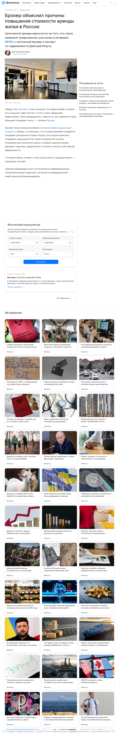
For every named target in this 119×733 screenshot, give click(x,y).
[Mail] (3, 3)
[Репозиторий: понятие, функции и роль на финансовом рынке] (59, 597)
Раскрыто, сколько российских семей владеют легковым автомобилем (96, 102)
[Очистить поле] (36, 242)
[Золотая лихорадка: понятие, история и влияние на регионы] (96, 597)
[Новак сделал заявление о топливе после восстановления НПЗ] (59, 672)
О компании (11, 731)
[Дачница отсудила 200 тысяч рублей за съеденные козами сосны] (22, 485)
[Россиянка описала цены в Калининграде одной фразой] (96, 374)
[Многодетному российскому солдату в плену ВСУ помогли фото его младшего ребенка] (59, 336)
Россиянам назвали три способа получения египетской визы (94, 95)
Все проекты (29, 731)
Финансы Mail (25, 10)
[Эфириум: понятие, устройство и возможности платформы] (96, 485)
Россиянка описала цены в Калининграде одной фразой (92, 89)
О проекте (40, 731)
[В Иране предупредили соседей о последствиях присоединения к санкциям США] (59, 709)
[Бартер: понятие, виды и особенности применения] (96, 523)
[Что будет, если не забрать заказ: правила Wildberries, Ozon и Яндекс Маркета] (59, 634)
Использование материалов (100, 731)
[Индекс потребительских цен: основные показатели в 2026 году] (22, 597)
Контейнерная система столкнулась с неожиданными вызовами (96, 115)
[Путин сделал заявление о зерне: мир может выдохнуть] (59, 448)
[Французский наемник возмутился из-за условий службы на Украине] (22, 560)
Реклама (20, 731)
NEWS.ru (10, 41)
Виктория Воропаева (21, 52)
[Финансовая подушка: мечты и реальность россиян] (59, 523)
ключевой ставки (48, 128)
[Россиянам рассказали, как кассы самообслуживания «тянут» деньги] (96, 336)
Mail (3, 731)
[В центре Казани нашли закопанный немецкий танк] (59, 560)
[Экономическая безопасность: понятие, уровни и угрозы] (22, 672)
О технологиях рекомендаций (79, 731)
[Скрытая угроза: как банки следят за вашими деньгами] (59, 374)
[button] (41, 79)
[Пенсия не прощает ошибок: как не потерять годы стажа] (22, 411)
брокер (51, 120)
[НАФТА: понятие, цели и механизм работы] (96, 672)
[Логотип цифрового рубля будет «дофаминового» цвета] (22, 709)
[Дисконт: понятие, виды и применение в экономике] (22, 523)
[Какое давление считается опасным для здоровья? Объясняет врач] (59, 411)
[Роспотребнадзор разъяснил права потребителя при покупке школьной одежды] (96, 709)
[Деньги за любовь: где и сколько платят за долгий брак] (22, 448)
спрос (26, 109)
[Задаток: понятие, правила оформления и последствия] (96, 560)
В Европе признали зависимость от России (95, 108)
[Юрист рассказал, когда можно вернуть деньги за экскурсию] (96, 634)
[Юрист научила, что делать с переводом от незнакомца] (96, 448)
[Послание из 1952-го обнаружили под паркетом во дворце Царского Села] (22, 374)
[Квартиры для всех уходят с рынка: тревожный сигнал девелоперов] (96, 411)
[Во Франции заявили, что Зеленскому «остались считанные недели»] (22, 634)
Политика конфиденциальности (56, 731)
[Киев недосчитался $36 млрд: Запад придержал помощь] (59, 485)
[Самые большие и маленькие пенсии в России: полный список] (22, 336)
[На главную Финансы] (12, 3)
